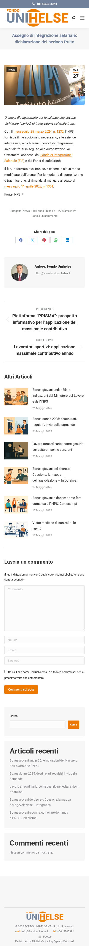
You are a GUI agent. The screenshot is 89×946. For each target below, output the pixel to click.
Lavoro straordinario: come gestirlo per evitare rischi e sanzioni (58, 447)
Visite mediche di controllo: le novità (54, 526)
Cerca (14, 716)
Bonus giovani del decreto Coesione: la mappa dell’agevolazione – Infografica (54, 474)
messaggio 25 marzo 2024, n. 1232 (39, 131)
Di (44, 210)
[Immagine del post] (16, 396)
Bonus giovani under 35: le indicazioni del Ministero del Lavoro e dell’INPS (58, 395)
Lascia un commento (44, 215)
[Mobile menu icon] (82, 17)
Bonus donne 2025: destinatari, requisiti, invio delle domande (54, 422)
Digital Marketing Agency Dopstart (53, 941)
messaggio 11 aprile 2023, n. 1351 (28, 186)
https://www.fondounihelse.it (52, 273)
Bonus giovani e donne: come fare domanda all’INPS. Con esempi (56, 501)
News (11, 69)
